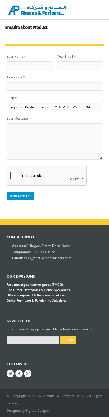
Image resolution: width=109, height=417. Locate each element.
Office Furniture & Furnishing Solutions (36, 300)
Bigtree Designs (37, 410)
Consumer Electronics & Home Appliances (38, 290)
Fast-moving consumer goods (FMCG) (35, 284)
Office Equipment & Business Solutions (36, 295)
